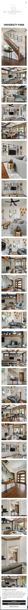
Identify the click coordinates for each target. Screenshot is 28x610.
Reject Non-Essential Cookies (14, 603)
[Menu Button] (26, 2)
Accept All (14, 601)
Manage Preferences (14, 606)
